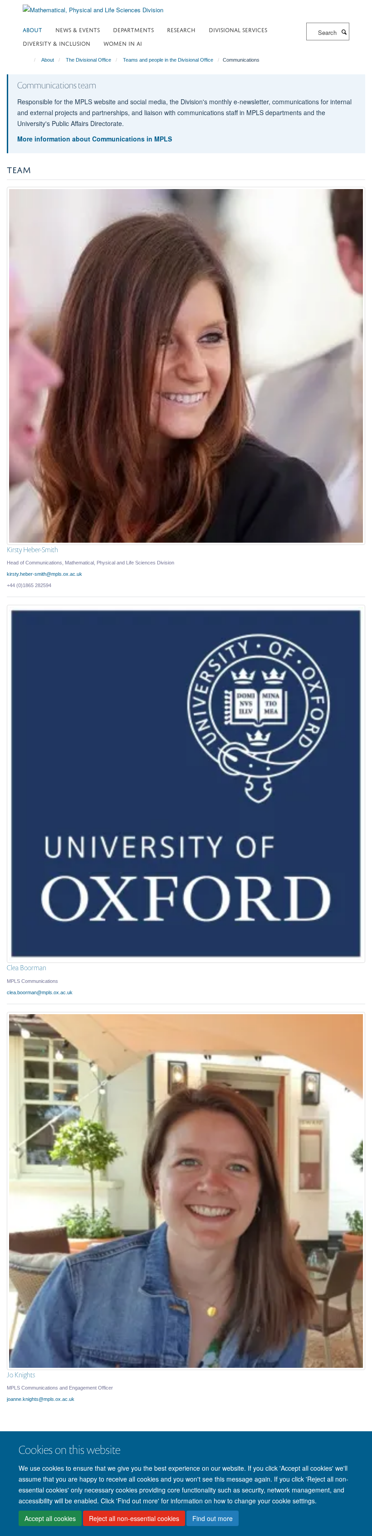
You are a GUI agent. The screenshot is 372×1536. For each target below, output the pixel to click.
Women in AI (122, 43)
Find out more (212, 1518)
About (32, 29)
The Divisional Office (88, 60)
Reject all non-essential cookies (134, 1518)
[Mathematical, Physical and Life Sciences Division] (93, 6)
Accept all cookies (50, 1518)
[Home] (30, 60)
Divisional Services (238, 29)
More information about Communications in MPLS (94, 138)
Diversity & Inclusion (56, 43)
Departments (133, 29)
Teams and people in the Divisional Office (168, 60)
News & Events (77, 29)
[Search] (344, 32)
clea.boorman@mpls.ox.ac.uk (40, 992)
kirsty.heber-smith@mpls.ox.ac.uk (44, 574)
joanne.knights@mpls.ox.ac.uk (40, 1399)
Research (181, 29)
